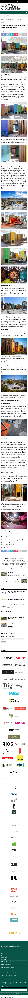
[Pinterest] (18, 1)
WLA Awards (8, 983)
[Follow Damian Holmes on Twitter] (14, 568)
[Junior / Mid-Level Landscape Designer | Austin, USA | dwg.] (4, 593)
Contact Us (3, 955)
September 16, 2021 (6, 31)
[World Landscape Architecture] (11, 10)
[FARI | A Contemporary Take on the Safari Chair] (4, 619)
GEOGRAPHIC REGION (10, 19)
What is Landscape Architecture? (7, 967)
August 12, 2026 (11, 600)
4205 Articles (20, 558)
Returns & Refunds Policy (6, 961)
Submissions (4, 953)
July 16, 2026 (10, 607)
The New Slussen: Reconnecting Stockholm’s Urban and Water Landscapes (15, 625)
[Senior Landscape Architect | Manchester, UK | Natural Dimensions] (4, 599)
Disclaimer (3, 959)
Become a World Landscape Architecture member (11, 946)
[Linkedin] (13, 1)
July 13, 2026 (10, 627)
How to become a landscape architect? (8, 975)
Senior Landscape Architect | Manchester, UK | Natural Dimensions (16, 598)
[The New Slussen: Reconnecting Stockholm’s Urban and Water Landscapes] (4, 625)
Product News (4, 614)
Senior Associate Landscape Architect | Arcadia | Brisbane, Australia (16, 605)
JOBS (2, 588)
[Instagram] (10, 1)
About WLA (3, 950)
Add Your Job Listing (6, 611)
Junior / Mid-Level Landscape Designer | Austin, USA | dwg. (16, 592)
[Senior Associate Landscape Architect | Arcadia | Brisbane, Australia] (4, 606)
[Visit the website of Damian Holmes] (11, 568)
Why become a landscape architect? (8, 972)
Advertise (3, 951)
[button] (26, 12)
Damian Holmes (15, 31)
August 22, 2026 (11, 594)
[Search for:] (14, 15)
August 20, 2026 (11, 619)
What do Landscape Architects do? (8, 970)
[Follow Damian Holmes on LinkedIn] (16, 568)
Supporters (3, 948)
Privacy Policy (4, 957)
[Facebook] (15, 1)
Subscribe (4, 642)
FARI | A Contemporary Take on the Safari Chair (15, 618)
